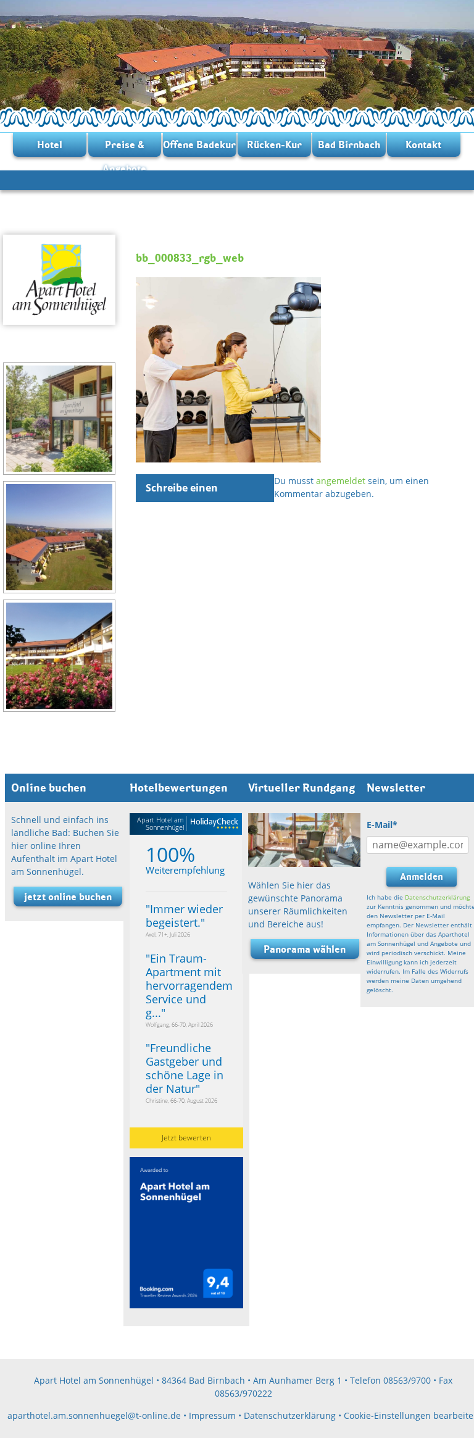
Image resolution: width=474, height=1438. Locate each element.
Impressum (212, 1415)
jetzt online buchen (68, 896)
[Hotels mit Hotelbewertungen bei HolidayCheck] (212, 823)
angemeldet (340, 481)
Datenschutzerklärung (437, 897)
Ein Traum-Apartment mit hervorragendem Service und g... (189, 985)
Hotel (49, 144)
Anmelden (421, 876)
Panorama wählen (305, 949)
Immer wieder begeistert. (184, 915)
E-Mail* (382, 824)
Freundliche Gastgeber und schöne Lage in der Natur (184, 1068)
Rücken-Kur (274, 144)
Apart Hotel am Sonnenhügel (160, 823)
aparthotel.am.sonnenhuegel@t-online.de (94, 1415)
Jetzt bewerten (186, 1137)
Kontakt (423, 144)
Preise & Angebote (124, 147)
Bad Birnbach (349, 144)
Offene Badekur (199, 144)
